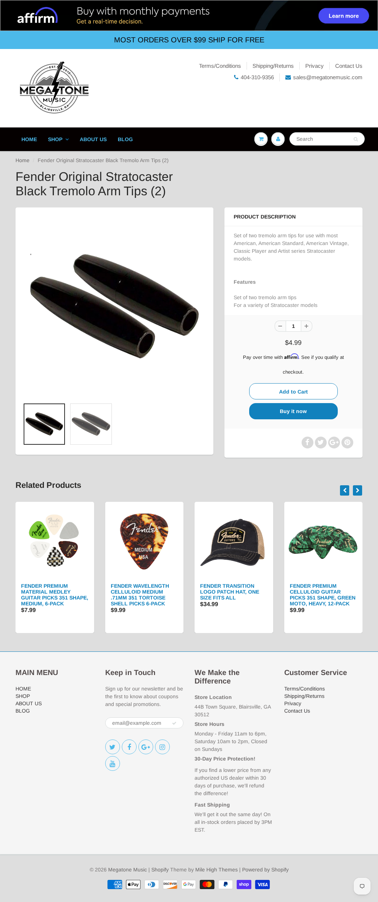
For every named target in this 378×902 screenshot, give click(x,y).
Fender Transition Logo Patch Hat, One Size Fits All (229, 592)
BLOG (125, 139)
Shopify (160, 870)
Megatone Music (127, 870)
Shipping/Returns (273, 66)
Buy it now (293, 411)
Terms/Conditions (220, 66)
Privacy (314, 66)
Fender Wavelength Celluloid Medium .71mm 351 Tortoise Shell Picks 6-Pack (140, 594)
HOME (29, 139)
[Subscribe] (174, 723)
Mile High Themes (216, 870)
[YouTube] (112, 763)
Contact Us (348, 66)
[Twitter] (112, 747)
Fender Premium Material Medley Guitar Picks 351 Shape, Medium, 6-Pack (54, 594)
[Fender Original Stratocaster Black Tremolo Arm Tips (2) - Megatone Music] (114, 307)
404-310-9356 (257, 77)
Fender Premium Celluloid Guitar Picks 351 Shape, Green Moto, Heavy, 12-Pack (322, 594)
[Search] (355, 139)
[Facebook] (129, 747)
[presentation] (344, 490)
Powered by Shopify (265, 870)
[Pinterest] (145, 747)
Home (23, 160)
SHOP (55, 139)
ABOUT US (93, 139)
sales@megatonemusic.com (327, 77)
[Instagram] (162, 747)
